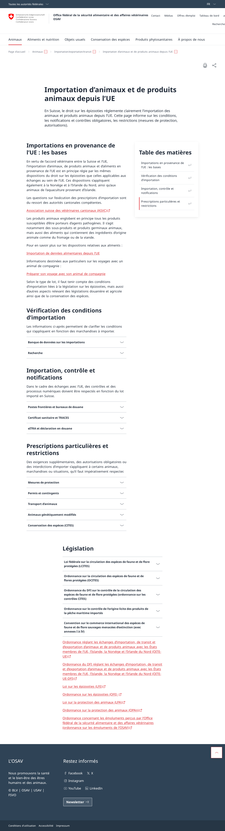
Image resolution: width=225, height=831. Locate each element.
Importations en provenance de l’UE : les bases (162, 165)
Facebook (75, 773)
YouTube (74, 788)
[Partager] (214, 65)
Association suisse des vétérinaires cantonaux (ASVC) (67, 210)
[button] (15, 39)
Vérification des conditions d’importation (159, 178)
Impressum (63, 825)
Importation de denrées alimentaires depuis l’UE (63, 253)
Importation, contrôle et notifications (157, 191)
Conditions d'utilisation (22, 825)
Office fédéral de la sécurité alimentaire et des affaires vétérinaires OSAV (101, 17)
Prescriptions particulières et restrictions (160, 204)
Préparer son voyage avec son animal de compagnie (66, 274)
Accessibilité (46, 825)
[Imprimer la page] (205, 65)
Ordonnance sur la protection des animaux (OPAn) (101, 710)
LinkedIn (96, 788)
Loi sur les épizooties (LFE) (82, 686)
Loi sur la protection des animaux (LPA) (92, 702)
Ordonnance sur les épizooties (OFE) (90, 694)
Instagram (76, 781)
